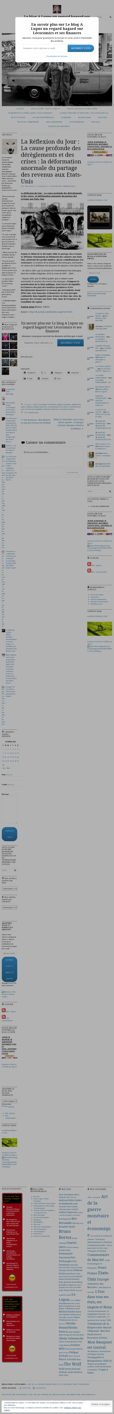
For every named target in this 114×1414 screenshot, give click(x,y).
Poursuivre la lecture (57, 56)
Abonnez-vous (81, 48)
